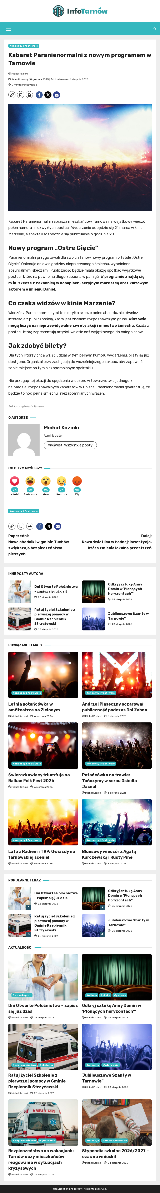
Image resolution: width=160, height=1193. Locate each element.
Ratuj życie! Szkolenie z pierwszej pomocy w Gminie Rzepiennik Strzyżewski (19, 619)
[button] (8, 28)
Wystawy (120, 995)
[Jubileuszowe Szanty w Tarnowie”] (117, 1047)
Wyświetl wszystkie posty (70, 445)
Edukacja (92, 1140)
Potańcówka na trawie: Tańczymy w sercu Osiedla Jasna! (109, 780)
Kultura (91, 995)
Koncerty (92, 1065)
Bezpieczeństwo (24, 1065)
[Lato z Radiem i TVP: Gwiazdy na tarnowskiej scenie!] (43, 822)
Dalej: (117, 542)
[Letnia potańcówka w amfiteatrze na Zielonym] (43, 675)
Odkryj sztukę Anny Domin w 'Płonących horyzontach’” (93, 591)
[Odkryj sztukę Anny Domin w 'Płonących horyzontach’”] (117, 977)
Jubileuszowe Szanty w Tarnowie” (93, 619)
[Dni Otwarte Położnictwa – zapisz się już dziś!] (43, 977)
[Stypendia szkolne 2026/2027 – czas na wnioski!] (117, 1122)
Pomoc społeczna (114, 1140)
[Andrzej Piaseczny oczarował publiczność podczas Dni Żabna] (117, 675)
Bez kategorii (22, 995)
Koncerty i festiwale (24, 45)
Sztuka (105, 995)
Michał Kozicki (19, 73)
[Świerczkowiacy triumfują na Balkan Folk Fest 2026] (43, 745)
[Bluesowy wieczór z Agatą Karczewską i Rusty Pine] (117, 822)
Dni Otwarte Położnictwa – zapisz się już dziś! (19, 591)
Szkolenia (46, 1065)
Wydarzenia (111, 1065)
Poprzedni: (38, 545)
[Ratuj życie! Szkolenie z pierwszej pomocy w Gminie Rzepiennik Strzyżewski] (43, 1047)
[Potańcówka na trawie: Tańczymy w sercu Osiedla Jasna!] (117, 745)
